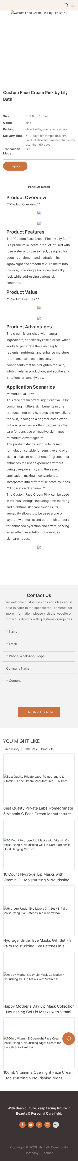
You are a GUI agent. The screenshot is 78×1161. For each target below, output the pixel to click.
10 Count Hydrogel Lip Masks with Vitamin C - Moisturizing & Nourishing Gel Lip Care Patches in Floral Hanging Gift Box (37, 877)
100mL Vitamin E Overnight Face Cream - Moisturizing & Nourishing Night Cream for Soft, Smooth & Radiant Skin (38, 1075)
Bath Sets (30, 749)
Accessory (12, 749)
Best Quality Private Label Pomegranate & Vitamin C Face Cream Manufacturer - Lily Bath (38, 811)
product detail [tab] (39, 187)
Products (47, 749)
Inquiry (15, 166)
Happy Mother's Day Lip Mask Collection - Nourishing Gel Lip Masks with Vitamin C (39, 1009)
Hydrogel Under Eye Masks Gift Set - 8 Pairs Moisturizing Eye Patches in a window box (37, 943)
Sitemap (47, 1153)
